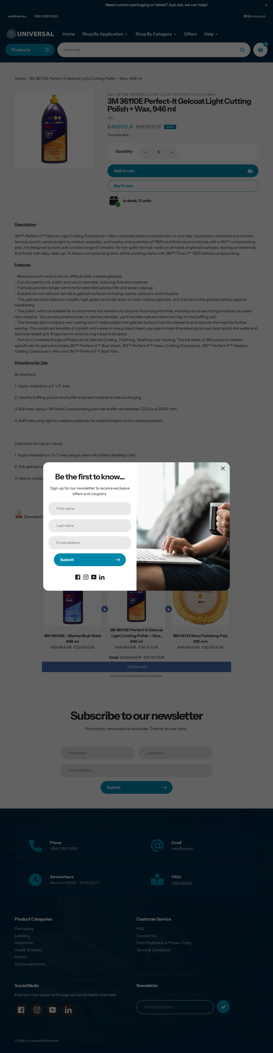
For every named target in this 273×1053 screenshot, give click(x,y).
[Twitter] (102, 576)
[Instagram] (86, 576)
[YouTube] (94, 576)
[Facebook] (78, 576)
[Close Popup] (223, 468)
